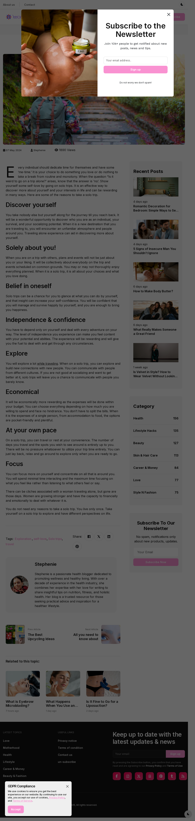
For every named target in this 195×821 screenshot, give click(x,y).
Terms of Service (22, 800)
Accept (16, 809)
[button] (67, 786)
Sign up (135, 69)
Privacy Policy (57, 797)
